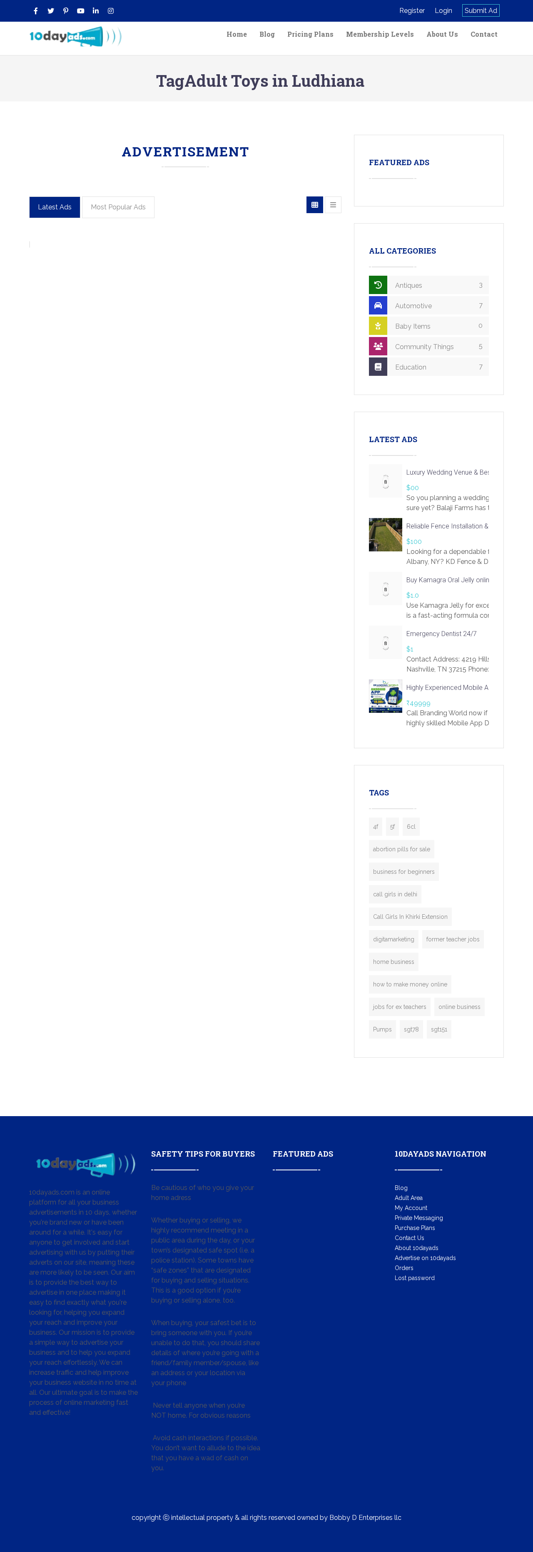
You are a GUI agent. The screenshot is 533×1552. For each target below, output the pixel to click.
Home (237, 34)
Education (438, 366)
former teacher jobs (453, 939)
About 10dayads (416, 1248)
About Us (442, 34)
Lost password (415, 1278)
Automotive (438, 305)
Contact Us (409, 1238)
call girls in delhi (395, 894)
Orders (404, 1268)
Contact (484, 34)
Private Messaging (419, 1218)
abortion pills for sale (401, 849)
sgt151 (439, 1029)
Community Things (438, 346)
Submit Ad (481, 11)
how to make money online (410, 984)
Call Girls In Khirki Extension (410, 916)
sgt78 (411, 1029)
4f (375, 826)
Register (412, 11)
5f (392, 826)
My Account (411, 1208)
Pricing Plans (310, 34)
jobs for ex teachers (399, 1007)
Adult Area (409, 1198)
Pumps (382, 1029)
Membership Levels (380, 34)
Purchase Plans (415, 1228)
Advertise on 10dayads (425, 1258)
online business (459, 1007)
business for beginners (404, 871)
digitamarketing (393, 939)
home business (393, 961)
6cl (411, 826)
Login (443, 11)
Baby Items (438, 326)
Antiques (438, 285)
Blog (267, 34)
